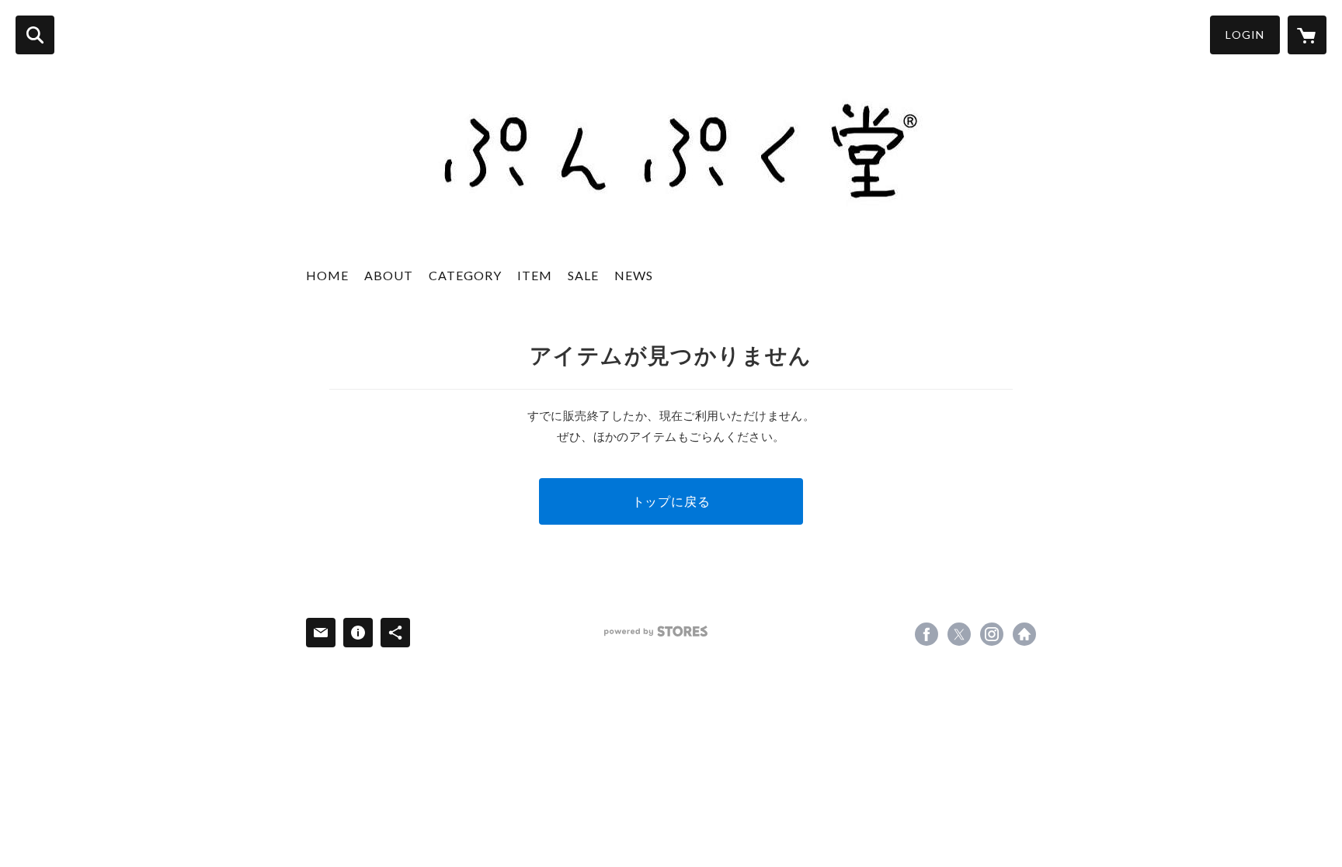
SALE (583, 275)
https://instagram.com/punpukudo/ (991, 634)
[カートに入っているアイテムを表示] (1307, 35)
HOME (327, 275)
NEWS (633, 275)
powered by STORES (656, 631)
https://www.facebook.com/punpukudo (926, 634)
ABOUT (388, 275)
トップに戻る (671, 501)
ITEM (534, 275)
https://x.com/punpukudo (959, 634)
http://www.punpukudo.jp (1024, 634)
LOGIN (1245, 34)
